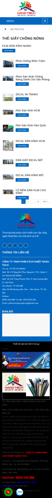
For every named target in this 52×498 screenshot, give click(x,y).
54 (38, 201)
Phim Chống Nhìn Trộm (30, 61)
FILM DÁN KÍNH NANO (16, 46)
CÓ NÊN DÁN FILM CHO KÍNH (31, 191)
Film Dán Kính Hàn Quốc (31, 125)
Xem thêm (8, 50)
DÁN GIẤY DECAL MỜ (29, 160)
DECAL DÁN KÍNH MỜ (29, 175)
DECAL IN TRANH (27, 94)
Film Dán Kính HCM (28, 110)
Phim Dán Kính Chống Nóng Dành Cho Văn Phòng (33, 78)
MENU (10, 21)
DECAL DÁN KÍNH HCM (30, 141)
